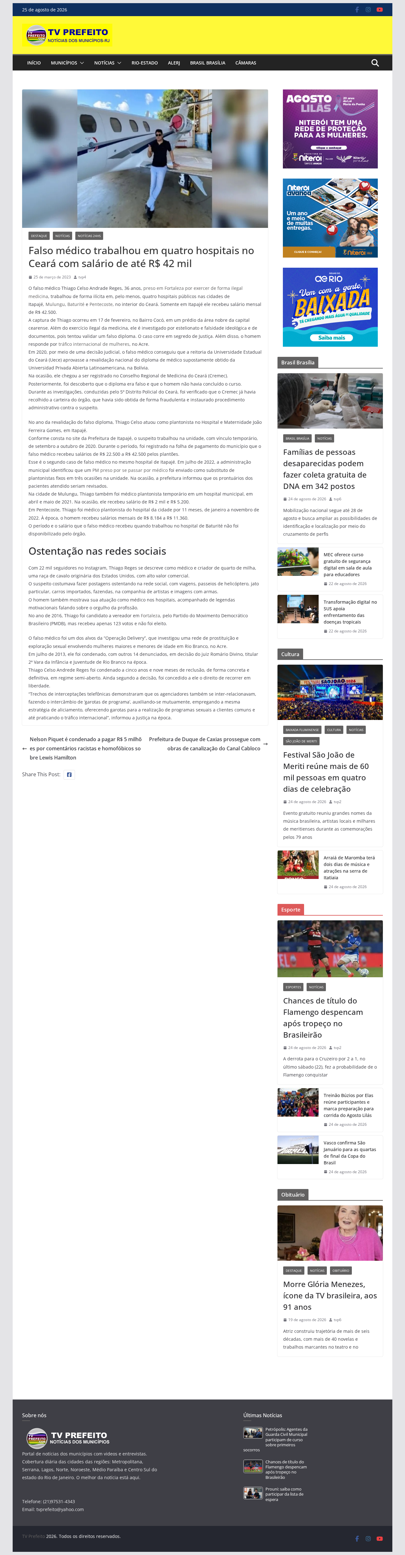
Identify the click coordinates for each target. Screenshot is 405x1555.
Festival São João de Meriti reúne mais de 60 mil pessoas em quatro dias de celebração (326, 771)
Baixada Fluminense (302, 730)
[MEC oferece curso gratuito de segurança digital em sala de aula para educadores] (298, 569)
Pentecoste (101, 304)
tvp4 (82, 277)
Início (34, 63)
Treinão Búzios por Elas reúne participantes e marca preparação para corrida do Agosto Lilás (349, 1105)
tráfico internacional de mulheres (94, 344)
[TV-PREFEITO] (67, 1431)
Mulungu (55, 304)
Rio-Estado (145, 63)
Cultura (334, 730)
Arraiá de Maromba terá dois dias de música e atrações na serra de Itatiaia (349, 868)
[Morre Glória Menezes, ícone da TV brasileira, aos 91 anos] (330, 1233)
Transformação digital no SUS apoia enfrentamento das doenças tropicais (350, 612)
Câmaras (245, 63)
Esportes (293, 987)
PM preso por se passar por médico (130, 470)
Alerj (174, 63)
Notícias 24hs (89, 236)
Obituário (341, 1270)
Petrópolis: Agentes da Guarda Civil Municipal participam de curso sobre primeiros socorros (275, 1440)
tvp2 (337, 801)
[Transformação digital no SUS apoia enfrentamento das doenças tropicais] (298, 616)
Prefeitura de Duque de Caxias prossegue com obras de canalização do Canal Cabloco (204, 744)
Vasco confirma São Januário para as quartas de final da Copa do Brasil (350, 1153)
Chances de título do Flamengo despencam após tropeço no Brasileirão (323, 1017)
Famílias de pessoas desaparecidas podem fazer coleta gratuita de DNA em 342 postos (325, 469)
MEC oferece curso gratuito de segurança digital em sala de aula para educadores (348, 564)
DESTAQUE (39, 236)
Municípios (64, 63)
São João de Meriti (301, 741)
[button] (80, 62)
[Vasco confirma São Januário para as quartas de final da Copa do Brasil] (298, 1157)
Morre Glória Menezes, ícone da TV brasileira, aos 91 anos (330, 1295)
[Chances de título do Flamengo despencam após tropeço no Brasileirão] (330, 948)
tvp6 (337, 499)
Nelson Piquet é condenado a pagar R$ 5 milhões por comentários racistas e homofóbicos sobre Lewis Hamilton (86, 748)
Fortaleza (150, 616)
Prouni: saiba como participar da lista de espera (284, 1494)
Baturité (75, 304)
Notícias (104, 63)
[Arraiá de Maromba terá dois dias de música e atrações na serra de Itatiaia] (298, 872)
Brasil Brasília (207, 63)
